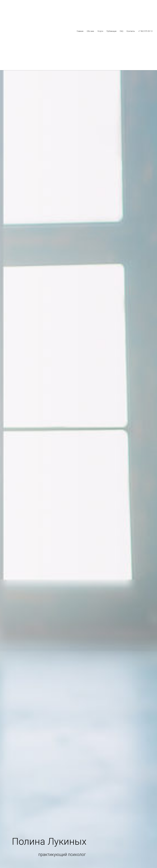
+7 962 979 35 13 (145, 31)
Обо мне (90, 31)
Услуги (100, 31)
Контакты (131, 31)
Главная (80, 31)
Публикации (111, 31)
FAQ (121, 31)
